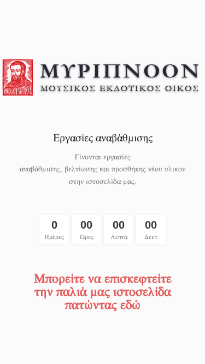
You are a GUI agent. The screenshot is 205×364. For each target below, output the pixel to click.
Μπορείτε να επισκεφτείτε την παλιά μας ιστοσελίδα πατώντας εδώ (103, 291)
